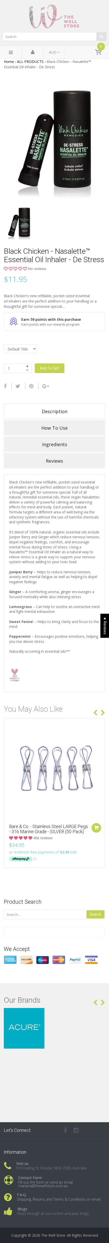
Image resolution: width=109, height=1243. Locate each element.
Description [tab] (54, 411)
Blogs (22, 1208)
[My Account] (32, 52)
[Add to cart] (96, 828)
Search (95, 914)
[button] (16, 268)
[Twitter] (17, 386)
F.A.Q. (22, 1194)
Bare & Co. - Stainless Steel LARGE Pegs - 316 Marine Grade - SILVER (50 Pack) (48, 829)
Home (9, 61)
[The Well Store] (54, 16)
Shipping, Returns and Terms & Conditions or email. (59, 1199)
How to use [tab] (54, 428)
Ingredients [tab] (54, 444)
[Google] (45, 386)
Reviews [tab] (54, 461)
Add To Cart (49, 368)
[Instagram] (76, 1130)
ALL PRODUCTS (30, 61)
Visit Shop (54, 1014)
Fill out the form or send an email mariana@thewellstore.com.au (45, 1184)
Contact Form (30, 1177)
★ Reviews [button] (105, 625)
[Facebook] (5, 386)
